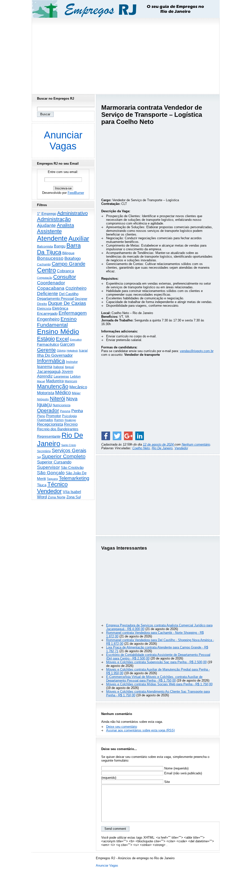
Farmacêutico (48, 344)
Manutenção (52, 386)
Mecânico (78, 386)
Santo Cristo (68, 445)
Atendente (52, 238)
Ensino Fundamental (57, 322)
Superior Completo (64, 456)
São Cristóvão (72, 467)
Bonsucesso (50, 258)
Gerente (46, 350)
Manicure (71, 381)
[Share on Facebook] (105, 435)
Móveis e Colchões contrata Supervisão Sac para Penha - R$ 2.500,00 (156, 662)
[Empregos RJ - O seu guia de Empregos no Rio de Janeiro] (121, 9)
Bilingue (68, 253)
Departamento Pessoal (55, 298)
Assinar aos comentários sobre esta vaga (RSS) (140, 730)
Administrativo (72, 213)
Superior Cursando (54, 462)
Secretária (44, 451)
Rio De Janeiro (162, 448)
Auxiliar (78, 238)
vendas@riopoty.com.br (196, 351)
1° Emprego (46, 213)
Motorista (45, 392)
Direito (42, 304)
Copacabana (50, 288)
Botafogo (72, 258)
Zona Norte (56, 497)
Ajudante (46, 225)
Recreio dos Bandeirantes (57, 429)
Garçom (67, 344)
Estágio (46, 339)
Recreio (71, 424)
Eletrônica (60, 308)
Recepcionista (50, 424)
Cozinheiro (76, 288)
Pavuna (65, 411)
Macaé (41, 381)
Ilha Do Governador (55, 355)
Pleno (41, 416)
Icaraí (83, 350)
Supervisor (48, 467)
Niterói (57, 399)
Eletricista (44, 308)
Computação (44, 277)
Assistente (49, 231)
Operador (48, 410)
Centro (46, 270)
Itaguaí (69, 367)
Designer (81, 299)
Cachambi (44, 264)
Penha (77, 411)
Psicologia (69, 416)
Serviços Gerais (69, 450)
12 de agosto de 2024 (159, 444)
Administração (54, 219)
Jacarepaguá (49, 371)
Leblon (75, 376)
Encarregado (47, 313)
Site (166, 782)
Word (42, 497)
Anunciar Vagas (63, 140)
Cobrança (65, 271)
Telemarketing (74, 478)
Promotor (53, 416)
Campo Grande (68, 263)
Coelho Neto (141, 448)
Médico (63, 392)
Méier (76, 393)
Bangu (59, 246)
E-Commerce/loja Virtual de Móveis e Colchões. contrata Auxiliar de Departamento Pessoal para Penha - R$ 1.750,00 (154, 678)
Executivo (76, 339)
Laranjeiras (61, 376)
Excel (62, 339)
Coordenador (51, 282)
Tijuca (41, 485)
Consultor (64, 277)
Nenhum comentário (196, 444)
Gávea (61, 350)
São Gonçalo (51, 472)
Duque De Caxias (67, 303)
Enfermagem (73, 313)
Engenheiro (48, 319)
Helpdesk (72, 350)
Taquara (52, 479)
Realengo (70, 420)
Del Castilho (68, 294)
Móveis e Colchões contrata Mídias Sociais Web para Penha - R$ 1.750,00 (159, 684)
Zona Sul (73, 497)
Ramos (59, 420)
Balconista (45, 246)
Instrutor (72, 362)
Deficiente (47, 293)
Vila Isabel (72, 492)
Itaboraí (58, 367)
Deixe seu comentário (121, 726)
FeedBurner (76, 193)
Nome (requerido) (175, 768)
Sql (39, 457)
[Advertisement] (125, 54)
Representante (49, 436)
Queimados (45, 420)
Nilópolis (43, 399)
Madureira (55, 381)
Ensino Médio (58, 331)
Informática (51, 361)
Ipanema (44, 366)
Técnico (57, 484)
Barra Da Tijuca (59, 248)
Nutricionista (61, 405)
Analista (65, 225)
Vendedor (181, 448)
